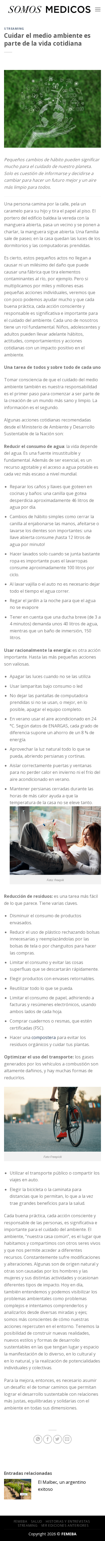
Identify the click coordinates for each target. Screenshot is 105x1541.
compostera (44, 1037)
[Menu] (97, 9)
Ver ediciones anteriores (65, 1525)
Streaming (14, 28)
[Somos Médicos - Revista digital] (49, 9)
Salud (36, 1521)
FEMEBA (20, 1521)
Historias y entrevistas (68, 1521)
